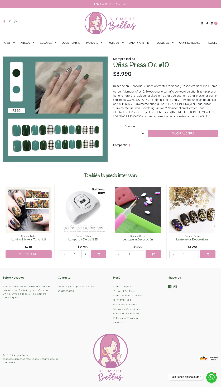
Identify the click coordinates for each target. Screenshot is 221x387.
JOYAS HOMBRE (71, 42)
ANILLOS (25, 42)
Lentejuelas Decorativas (192, 239)
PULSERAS (113, 42)
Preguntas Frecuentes (125, 304)
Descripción (121, 86)
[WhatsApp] (15, 21)
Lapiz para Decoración (138, 239)
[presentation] (6, 225)
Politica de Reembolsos (126, 313)
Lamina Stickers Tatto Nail (28, 239)
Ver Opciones (28, 254)
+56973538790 (66, 291)
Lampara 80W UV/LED (83, 239)
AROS (7, 42)
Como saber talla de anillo (128, 295)
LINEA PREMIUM (122, 300)
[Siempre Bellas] (110, 23)
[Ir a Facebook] (4, 21)
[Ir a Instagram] (10, 21)
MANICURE (92, 42)
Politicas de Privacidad (126, 318)
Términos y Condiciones (126, 309)
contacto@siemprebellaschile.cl (76, 286)
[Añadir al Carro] (98, 254)
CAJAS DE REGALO (189, 42)
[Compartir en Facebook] (129, 145)
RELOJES (212, 42)
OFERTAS (118, 322)
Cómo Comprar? (122, 286)
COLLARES (46, 42)
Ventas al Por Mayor (124, 291)
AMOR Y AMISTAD (139, 42)
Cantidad (131, 126)
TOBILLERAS (162, 42)
